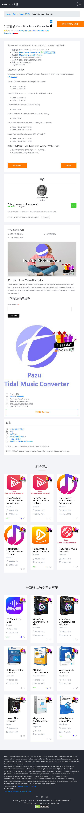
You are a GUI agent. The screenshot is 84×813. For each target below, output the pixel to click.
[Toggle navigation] (79, 4)
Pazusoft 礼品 (30, 31)
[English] (13, 33)
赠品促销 (13, 434)
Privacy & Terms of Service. (27, 786)
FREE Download (43, 412)
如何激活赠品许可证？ (18, 437)
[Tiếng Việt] (15, 33)
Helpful (46, 217)
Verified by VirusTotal (49, 52)
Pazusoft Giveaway (17, 396)
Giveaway (21, 31)
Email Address (13, 304)
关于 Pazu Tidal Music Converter (21, 442)
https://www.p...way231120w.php (30, 55)
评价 (11, 432)
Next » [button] (68, 165)
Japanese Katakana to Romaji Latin (18, 791)
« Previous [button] (17, 165)
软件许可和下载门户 (17, 429)
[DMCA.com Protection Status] (42, 806)
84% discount (12, 77)
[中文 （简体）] (17, 33)
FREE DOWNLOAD (71, 24)
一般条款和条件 (15, 439)
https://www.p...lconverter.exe (29, 52)
